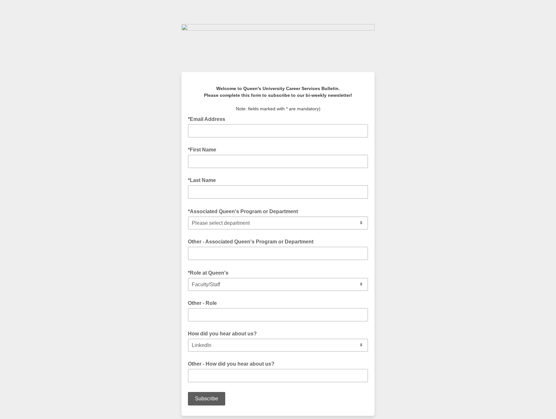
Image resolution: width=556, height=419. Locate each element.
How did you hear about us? (222, 333)
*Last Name (202, 180)
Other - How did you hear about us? (231, 364)
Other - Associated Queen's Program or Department (250, 241)
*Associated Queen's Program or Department (245, 210)
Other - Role (202, 303)
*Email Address (208, 118)
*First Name (202, 149)
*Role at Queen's (210, 272)
